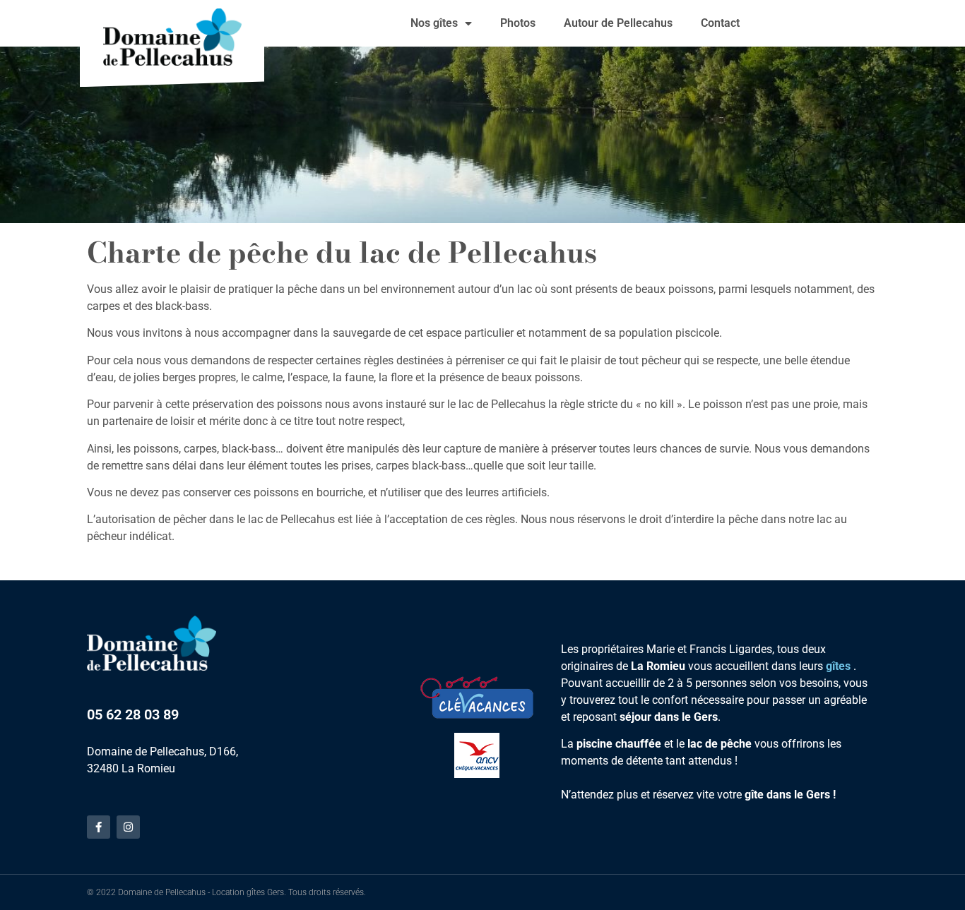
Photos (517, 23)
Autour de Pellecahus (618, 23)
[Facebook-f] (98, 827)
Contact (720, 23)
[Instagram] (128, 827)
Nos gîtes (434, 23)
